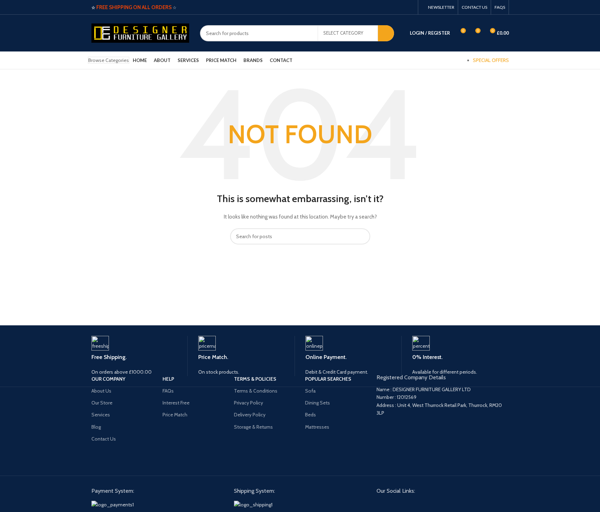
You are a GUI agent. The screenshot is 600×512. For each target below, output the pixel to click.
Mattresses (317, 427)
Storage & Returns (253, 427)
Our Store (101, 403)
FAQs (168, 391)
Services (100, 414)
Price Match (175, 414)
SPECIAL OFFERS (491, 60)
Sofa (310, 391)
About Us (101, 391)
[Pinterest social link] (409, 7)
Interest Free (176, 403)
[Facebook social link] (400, 7)
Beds (310, 414)
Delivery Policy (249, 414)
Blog (96, 427)
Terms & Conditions (255, 391)
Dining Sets (317, 403)
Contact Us (103, 439)
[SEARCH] (386, 33)
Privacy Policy (248, 403)
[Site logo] (140, 32)
